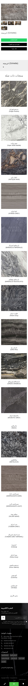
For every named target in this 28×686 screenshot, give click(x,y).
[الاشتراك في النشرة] (3, 618)
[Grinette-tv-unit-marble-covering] (11, 23)
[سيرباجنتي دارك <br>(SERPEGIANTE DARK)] (14, 478)
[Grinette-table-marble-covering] (4, 23)
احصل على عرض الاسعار (14, 44)
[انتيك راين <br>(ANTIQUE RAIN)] (14, 161)
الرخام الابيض (5, 655)
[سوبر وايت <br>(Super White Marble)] (14, 127)
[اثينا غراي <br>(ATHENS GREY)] (14, 195)
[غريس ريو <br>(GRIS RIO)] (14, 332)
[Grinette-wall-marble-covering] (18, 23)
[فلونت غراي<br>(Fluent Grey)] (14, 298)
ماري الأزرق (14, 596)
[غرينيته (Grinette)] (14, 12)
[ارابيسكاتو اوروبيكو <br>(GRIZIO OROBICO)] (14, 366)
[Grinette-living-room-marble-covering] (4, 28)
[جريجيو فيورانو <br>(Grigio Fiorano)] (14, 93)
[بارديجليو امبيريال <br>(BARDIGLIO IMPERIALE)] (14, 229)
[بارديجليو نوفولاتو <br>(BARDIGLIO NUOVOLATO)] (14, 264)
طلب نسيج (14, 48)
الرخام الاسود (13, 655)
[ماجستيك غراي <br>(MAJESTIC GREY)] (14, 400)
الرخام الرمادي (5, 658)
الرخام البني (14, 658)
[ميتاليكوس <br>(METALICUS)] (14, 444)
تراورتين (4, 661)
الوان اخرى (21, 658)
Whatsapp (14, 40)
